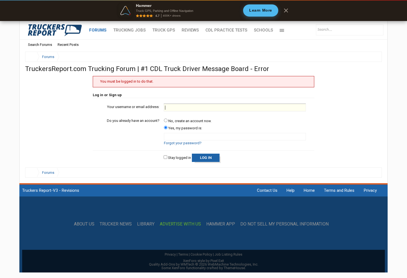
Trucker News (116, 224)
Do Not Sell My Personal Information (284, 224)
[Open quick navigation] (374, 57)
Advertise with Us (180, 224)
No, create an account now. (190, 121)
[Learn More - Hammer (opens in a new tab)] (203, 10)
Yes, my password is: (185, 128)
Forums (98, 30)
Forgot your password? (183, 143)
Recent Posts (68, 45)
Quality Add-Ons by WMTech (203, 264)
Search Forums (40, 45)
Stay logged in (179, 158)
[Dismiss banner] (286, 10)
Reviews (190, 30)
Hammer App (220, 224)
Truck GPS (163, 30)
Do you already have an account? (133, 121)
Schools (263, 30)
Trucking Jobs (129, 30)
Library (145, 224)
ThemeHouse (234, 268)
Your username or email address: (133, 107)
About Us (84, 224)
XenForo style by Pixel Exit (203, 261)
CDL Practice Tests (226, 30)
